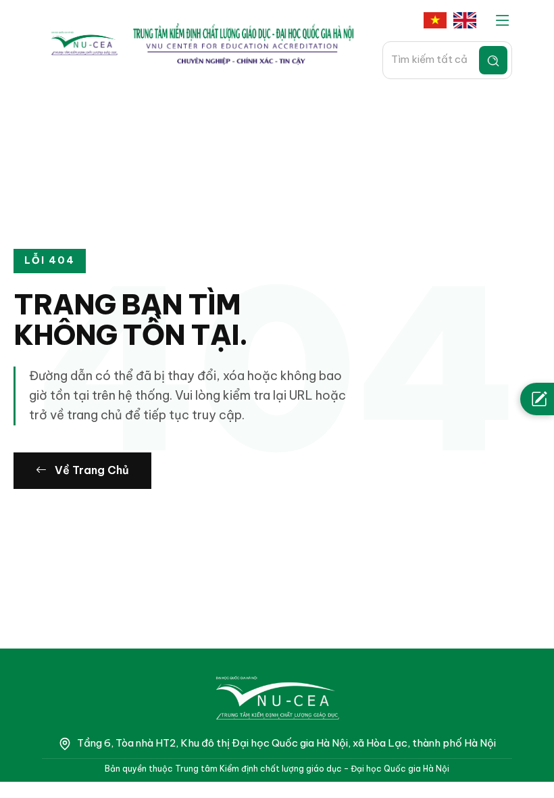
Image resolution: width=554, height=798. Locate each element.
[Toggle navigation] (502, 20)
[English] (465, 20)
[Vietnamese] (435, 20)
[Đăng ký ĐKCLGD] (537, 399)
